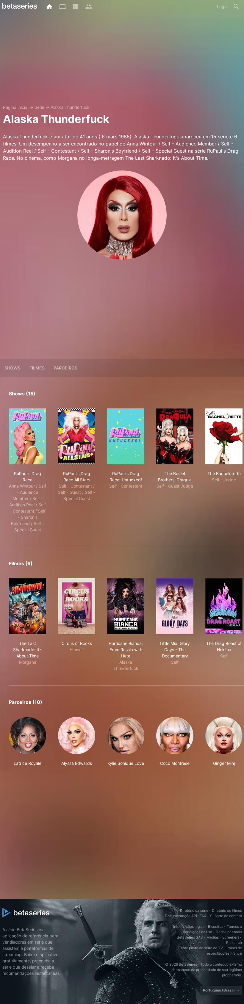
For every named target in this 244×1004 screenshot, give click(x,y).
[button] (27, 741)
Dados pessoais (229, 932)
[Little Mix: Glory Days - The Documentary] (174, 606)
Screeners (230, 937)
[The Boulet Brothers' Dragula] (174, 436)
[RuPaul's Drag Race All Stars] (76, 436)
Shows (12, 367)
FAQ (203, 916)
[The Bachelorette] (224, 436)
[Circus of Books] (76, 606)
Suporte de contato (226, 916)
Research (234, 942)
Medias (213, 937)
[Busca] (236, 6)
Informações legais (188, 926)
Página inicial (15, 107)
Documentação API (181, 916)
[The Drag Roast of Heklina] (224, 606)
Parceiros (65, 367)
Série (39, 107)
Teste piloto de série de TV (201, 948)
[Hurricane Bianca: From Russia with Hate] (125, 606)
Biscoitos (215, 926)
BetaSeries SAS (190, 937)
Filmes (37, 367)
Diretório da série (194, 910)
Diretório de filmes (227, 910)
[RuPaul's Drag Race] (27, 436)
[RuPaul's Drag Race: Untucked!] (125, 436)
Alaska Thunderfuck (70, 107)
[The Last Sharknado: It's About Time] (27, 606)
